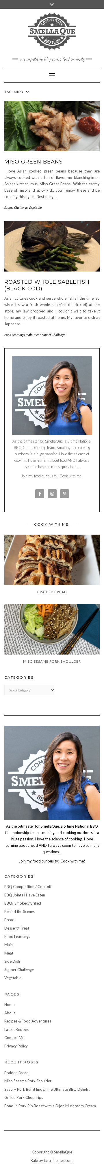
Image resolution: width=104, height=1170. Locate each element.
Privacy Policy (16, 1046)
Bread (9, 919)
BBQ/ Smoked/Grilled (22, 903)
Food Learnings (14, 335)
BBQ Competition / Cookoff (27, 886)
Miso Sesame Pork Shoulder (27, 1081)
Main (29, 335)
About (9, 1013)
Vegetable (35, 207)
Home (9, 1004)
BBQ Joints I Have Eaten (24, 895)
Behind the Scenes (19, 911)
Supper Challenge (15, 207)
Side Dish (12, 961)
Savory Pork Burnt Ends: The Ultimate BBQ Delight (47, 1089)
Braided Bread (16, 1072)
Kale (34, 1160)
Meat (37, 335)
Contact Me (14, 1037)
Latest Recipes (16, 1029)
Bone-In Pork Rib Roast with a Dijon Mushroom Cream (50, 1105)
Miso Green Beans (33, 162)
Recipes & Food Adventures (27, 1021)
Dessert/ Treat (16, 928)
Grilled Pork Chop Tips (23, 1097)
